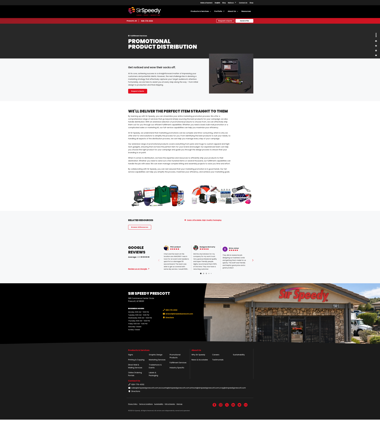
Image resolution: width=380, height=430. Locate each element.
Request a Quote (225, 21)
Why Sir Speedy (198, 354)
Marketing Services (157, 359)
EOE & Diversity (170, 404)
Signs (130, 354)
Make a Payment (206, 3)
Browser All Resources (139, 227)
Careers (215, 354)
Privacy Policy (132, 404)
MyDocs (231, 3)
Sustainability (239, 354)
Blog (224, 3)
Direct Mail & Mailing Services (135, 366)
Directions (170, 317)
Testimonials (217, 359)
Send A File (244, 21)
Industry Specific (177, 367)
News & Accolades (199, 359)
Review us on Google (137, 269)
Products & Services (200, 11)
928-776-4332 (147, 21)
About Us (232, 11)
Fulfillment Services (138, 36)
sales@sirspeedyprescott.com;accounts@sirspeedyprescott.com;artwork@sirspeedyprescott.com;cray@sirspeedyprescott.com (188, 388)
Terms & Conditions (146, 404)
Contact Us (243, 3)
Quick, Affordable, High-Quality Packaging (204, 220)
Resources (246, 11)
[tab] (200, 273)
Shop (251, 3)
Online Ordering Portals (135, 374)
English (217, 3)
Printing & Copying (136, 359)
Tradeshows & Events (155, 366)
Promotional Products (175, 356)
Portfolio (218, 11)
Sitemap (179, 404)
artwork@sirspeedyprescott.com (179, 314)
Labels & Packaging (153, 374)
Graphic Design (155, 354)
